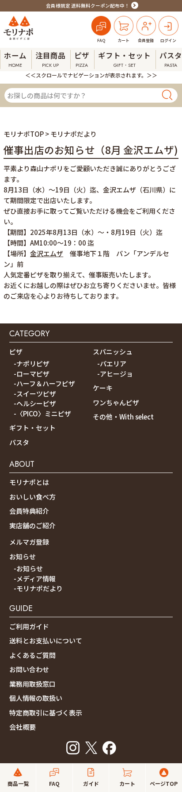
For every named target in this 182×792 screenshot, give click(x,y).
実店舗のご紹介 (32, 525)
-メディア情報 (35, 578)
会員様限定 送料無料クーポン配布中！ (87, 5)
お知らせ (22, 556)
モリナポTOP (24, 133)
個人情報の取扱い (35, 698)
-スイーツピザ (35, 393)
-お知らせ (28, 568)
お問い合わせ (29, 669)
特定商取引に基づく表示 (45, 712)
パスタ (19, 442)
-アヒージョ (115, 373)
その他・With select (123, 416)
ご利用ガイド (29, 626)
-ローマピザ (31, 373)
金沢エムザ (46, 253)
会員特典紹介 (29, 510)
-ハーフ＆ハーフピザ (44, 383)
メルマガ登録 (29, 541)
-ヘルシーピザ (35, 403)
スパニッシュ (113, 351)
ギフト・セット (32, 427)
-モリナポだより (38, 588)
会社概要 (22, 726)
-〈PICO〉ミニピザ (42, 413)
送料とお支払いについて (45, 640)
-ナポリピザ (31, 363)
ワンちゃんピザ (116, 402)
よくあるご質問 (32, 655)
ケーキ (103, 387)
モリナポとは (29, 482)
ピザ (16, 351)
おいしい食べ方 (32, 496)
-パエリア (111, 363)
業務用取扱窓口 (32, 683)
